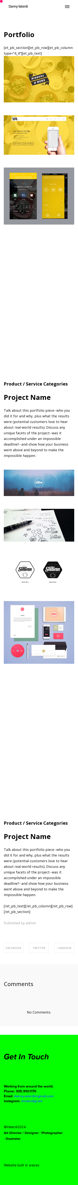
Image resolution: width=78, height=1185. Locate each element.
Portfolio (19, 34)
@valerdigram (31, 1100)
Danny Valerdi (18, 6)
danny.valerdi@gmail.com (34, 1096)
